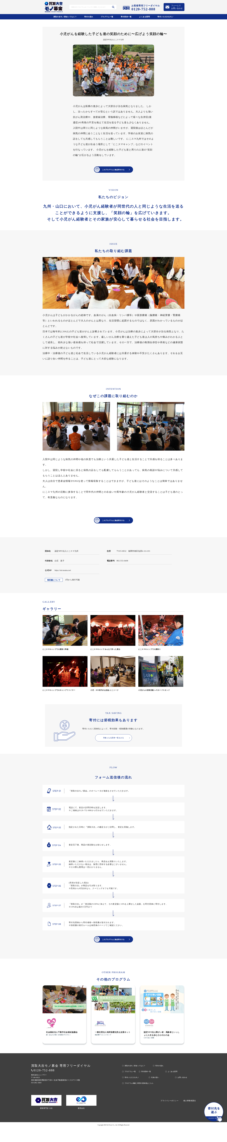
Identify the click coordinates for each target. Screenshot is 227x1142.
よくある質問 (144, 17)
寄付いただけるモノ (165, 17)
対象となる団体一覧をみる (113, 738)
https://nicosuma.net (63, 570)
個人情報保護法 (189, 1101)
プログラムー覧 (107, 17)
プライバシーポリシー (169, 1101)
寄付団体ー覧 (126, 17)
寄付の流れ (88, 17)
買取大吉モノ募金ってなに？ (65, 17)
